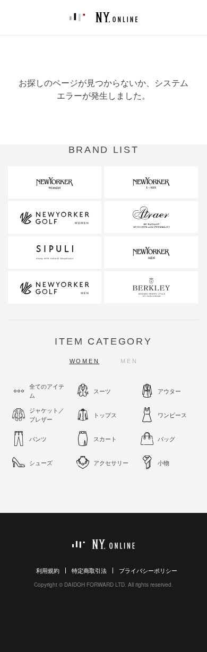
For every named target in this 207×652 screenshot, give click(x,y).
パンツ (38, 438)
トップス (105, 414)
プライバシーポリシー (148, 570)
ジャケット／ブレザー (46, 414)
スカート (105, 438)
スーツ (102, 391)
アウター (169, 391)
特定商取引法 (89, 570)
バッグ (166, 438)
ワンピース (172, 414)
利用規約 (47, 570)
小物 (163, 462)
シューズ (41, 462)
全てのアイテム (46, 390)
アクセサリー (110, 462)
